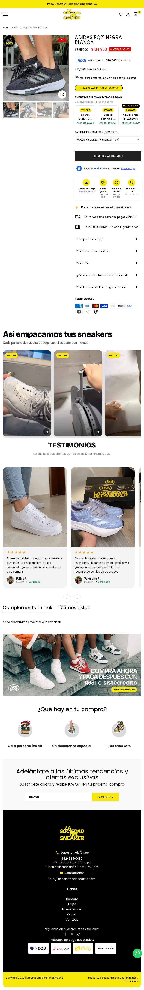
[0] (136, 14)
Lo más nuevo (72, 909)
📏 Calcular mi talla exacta (98, 88)
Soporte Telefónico (75, 852)
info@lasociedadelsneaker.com (72, 879)
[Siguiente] (77, 598)
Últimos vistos (74, 607)
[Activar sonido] (46, 431)
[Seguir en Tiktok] (78, 934)
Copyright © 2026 (34, 977)
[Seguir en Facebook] (65, 934)
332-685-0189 (72, 858)
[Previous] (10, 68)
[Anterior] (67, 598)
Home (6, 27)
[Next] (62, 68)
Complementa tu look (27, 607)
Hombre (72, 899)
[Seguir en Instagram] (72, 934)
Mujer (72, 904)
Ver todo (72, 919)
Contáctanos (74, 873)
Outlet (72, 914)
